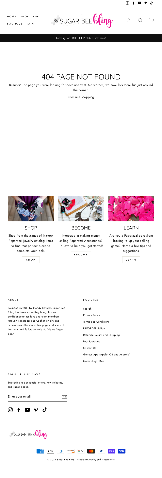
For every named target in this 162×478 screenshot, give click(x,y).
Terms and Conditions (96, 322)
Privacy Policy (91, 315)
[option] (81, 38)
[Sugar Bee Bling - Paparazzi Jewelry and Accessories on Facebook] (18, 409)
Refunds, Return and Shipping (101, 335)
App (36, 16)
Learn (131, 260)
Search (87, 309)
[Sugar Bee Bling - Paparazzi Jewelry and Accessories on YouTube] (27, 409)
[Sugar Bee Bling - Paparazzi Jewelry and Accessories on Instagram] (10, 409)
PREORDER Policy (94, 328)
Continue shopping (81, 97)
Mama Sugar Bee (93, 361)
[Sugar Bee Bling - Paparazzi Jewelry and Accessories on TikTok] (44, 409)
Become (81, 254)
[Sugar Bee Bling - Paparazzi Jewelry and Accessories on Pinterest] (36, 409)
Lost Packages (91, 341)
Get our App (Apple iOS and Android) (106, 354)
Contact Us (89, 348)
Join (30, 24)
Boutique (15, 24)
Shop (24, 16)
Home (11, 16)
